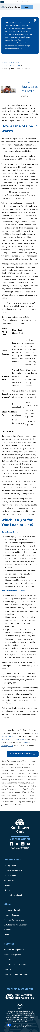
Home (4, 62)
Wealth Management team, (12, 739)
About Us (14, 62)
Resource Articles (10, 65)
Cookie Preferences (24, 1027)
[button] (27, 7)
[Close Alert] (35, 20)
